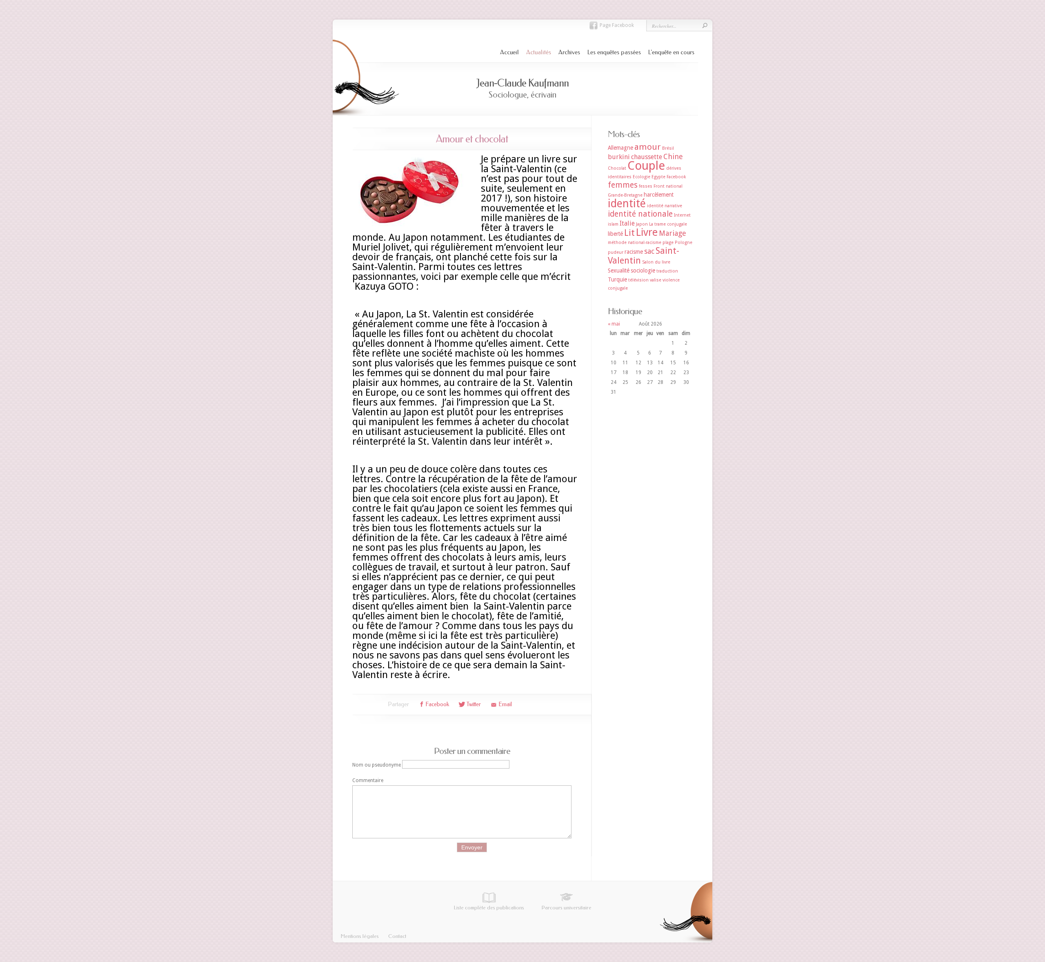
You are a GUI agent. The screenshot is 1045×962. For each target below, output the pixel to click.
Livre (647, 232)
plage (668, 242)
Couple (646, 166)
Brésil (668, 148)
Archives (569, 52)
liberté (615, 234)
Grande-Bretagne (625, 195)
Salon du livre (656, 262)
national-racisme (644, 242)
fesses (645, 186)
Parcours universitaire (566, 907)
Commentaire (367, 780)
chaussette (646, 157)
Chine (673, 156)
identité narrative (664, 205)
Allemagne (620, 147)
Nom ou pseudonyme (376, 764)
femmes (623, 185)
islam (613, 224)
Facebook (676, 177)
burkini (619, 157)
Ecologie (641, 177)
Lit (629, 233)
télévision (638, 280)
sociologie (643, 270)
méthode (617, 242)
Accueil (509, 52)
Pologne (683, 242)
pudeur (615, 252)
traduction (667, 271)
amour (647, 147)
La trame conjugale (668, 224)
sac (649, 251)
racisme (634, 251)
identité (627, 203)
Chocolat (617, 168)
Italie (627, 223)
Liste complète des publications (489, 907)
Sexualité (618, 270)
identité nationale (640, 214)
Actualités (538, 52)
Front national (668, 186)
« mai (614, 324)
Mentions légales (360, 936)
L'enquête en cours (671, 52)
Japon (642, 224)
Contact (397, 936)
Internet (682, 215)
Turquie (617, 279)
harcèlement (659, 194)
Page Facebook (617, 25)
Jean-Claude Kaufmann (522, 83)
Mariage (672, 233)
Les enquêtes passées (614, 52)
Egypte (658, 177)
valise (655, 280)
